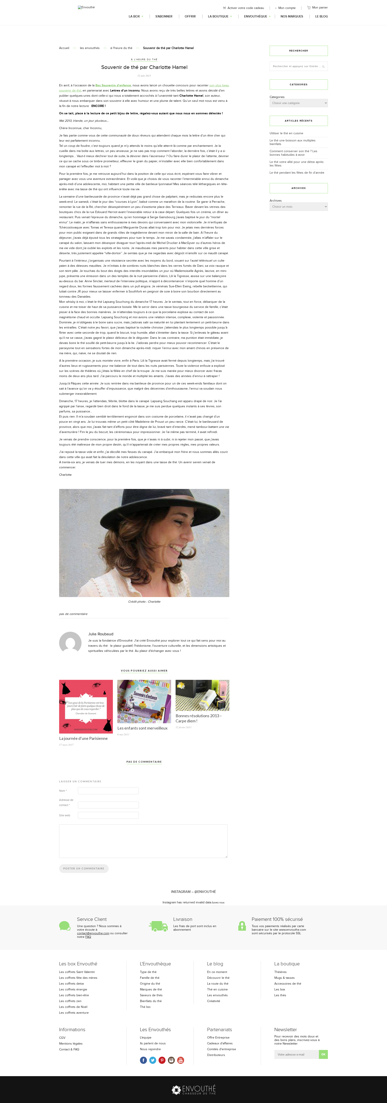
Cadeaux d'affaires (220, 1043)
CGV (62, 1038)
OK (323, 1054)
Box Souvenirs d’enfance (113, 85)
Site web (64, 815)
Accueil (64, 48)
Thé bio (145, 1007)
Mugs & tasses (284, 978)
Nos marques (292, 16)
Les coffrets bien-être (74, 995)
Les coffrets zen (70, 1001)
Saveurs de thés (151, 995)
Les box (279, 989)
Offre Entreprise (218, 1037)
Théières (280, 972)
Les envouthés (217, 995)
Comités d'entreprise (221, 1049)
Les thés (280, 995)
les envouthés (90, 48)
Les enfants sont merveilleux (142, 727)
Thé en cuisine (217, 989)
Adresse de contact (66, 802)
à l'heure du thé (121, 48)
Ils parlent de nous (153, 1043)
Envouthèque (255, 16)
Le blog (321, 16)
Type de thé (148, 972)
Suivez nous (218, 902)
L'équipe (145, 1037)
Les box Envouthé (78, 964)
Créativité (213, 1001)
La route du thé (217, 984)
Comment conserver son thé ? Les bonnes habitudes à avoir (293, 153)
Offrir (190, 16)
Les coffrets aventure (74, 1013)
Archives (276, 201)
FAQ (88, 937)
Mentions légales (71, 1043)
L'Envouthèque (155, 964)
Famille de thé (149, 978)
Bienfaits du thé (151, 1001)
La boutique (218, 16)
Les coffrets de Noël (73, 1007)
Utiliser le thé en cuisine (286, 133)
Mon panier (320, 7)
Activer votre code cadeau (246, 8)
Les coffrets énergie (73, 989)
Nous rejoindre (150, 1049)
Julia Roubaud (100, 634)
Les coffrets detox (71, 984)
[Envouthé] (86, 12)
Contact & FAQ (69, 1049)
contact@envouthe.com (93, 933)
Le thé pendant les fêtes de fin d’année (297, 173)
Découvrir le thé (218, 978)
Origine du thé (150, 984)
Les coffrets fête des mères (78, 978)
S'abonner (163, 16)
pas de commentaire (73, 614)
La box (134, 16)
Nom (63, 791)
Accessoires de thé (287, 984)
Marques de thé (151, 989)
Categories (277, 97)
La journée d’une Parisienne (83, 738)
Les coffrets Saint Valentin (77, 972)
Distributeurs (216, 1055)
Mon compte (287, 8)
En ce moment (217, 972)
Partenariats (219, 1030)
